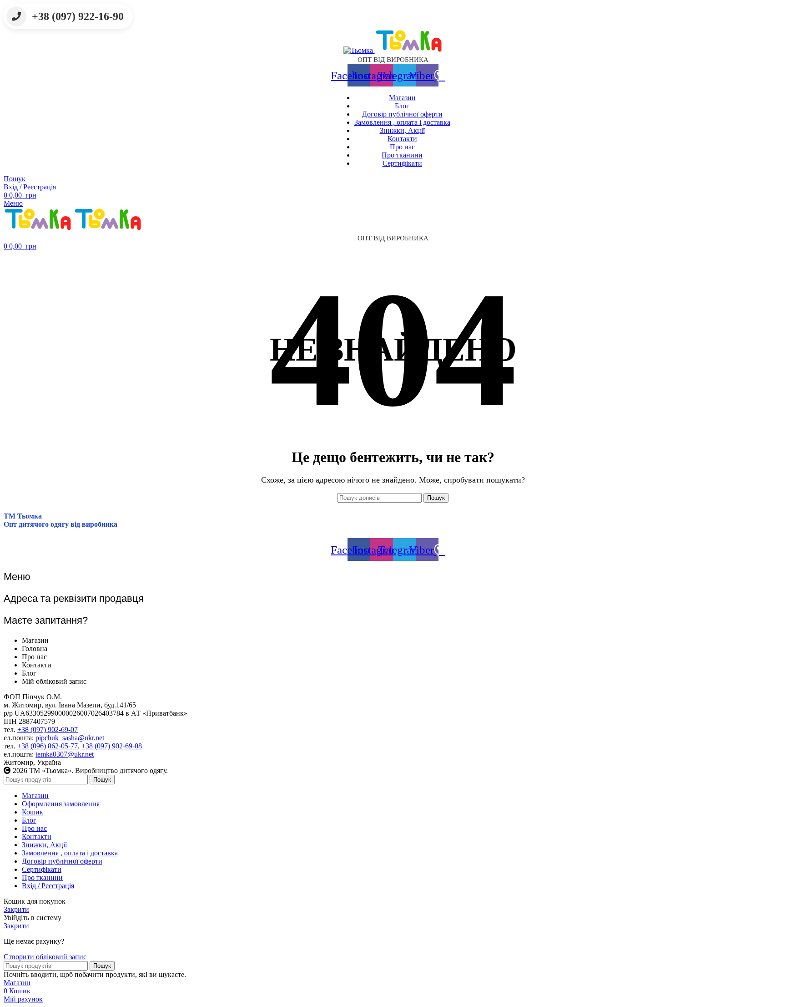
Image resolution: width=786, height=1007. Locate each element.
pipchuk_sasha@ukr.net (69, 738)
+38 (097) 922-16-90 (78, 16)
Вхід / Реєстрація (48, 886)
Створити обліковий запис (45, 957)
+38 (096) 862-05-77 (47, 746)
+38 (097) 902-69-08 (111, 746)
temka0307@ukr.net (64, 754)
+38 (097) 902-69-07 (47, 729)
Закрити (16, 909)
